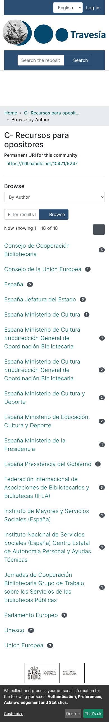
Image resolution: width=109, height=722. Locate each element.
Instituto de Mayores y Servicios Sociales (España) (46, 515)
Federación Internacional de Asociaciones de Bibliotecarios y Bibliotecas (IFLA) (46, 487)
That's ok (93, 713)
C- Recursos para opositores (52, 113)
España (13, 284)
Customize (13, 713)
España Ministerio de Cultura (42, 314)
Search (80, 60)
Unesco (14, 630)
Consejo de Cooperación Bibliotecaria (37, 249)
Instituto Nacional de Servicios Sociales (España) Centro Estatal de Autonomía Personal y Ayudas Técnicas (47, 547)
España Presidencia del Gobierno (47, 464)
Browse (56, 214)
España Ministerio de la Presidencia (34, 444)
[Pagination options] (99, 229)
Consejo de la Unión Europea (42, 269)
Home (10, 113)
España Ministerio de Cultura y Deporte (44, 397)
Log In (93, 7)
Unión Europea (23, 645)
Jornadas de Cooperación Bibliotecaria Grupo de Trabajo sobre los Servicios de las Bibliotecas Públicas (44, 587)
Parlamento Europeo (31, 615)
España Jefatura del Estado (40, 299)
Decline (73, 713)
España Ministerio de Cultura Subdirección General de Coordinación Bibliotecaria (42, 338)
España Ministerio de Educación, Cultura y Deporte (47, 421)
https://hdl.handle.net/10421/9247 (42, 163)
